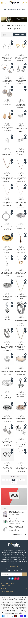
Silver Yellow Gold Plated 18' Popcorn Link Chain (20, 178)
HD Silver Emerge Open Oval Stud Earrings (21, 153)
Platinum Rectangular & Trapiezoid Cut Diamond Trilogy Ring (16, 528)
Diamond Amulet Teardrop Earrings (7, 153)
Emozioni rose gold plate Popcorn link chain (21, 204)
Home (4, 9)
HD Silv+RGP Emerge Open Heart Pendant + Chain (20, 274)
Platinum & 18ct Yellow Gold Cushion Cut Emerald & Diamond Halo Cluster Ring (17, 520)
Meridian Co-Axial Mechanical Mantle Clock (16, 512)
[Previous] (3, 480)
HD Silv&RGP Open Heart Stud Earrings (7, 81)
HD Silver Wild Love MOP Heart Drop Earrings (7, 443)
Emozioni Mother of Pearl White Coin (20, 372)
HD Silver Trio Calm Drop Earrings (21, 81)
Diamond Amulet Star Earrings (21, 129)
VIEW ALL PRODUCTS (18, 534)
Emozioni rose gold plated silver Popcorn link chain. (21, 468)
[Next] (15, 482)
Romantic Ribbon (21, 394)
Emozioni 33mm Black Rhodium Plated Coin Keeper (21, 322)
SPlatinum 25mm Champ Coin (21, 419)
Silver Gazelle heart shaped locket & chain (7, 273)
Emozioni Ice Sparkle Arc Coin (7, 372)
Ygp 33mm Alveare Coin (7, 250)
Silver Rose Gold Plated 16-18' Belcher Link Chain (7, 178)
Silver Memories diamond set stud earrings (7, 468)
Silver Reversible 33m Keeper (7, 227)
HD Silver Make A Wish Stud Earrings (7, 58)
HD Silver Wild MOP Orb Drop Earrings (7, 103)
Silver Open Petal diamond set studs (21, 443)
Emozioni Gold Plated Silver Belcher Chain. (21, 58)
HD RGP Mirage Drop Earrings (7, 127)
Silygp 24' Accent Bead (20, 296)
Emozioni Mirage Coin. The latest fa (7, 396)
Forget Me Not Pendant (21, 250)
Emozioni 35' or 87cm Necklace (21, 346)
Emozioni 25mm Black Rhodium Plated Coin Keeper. (7, 347)
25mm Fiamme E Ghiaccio (7, 297)
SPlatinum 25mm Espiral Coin (7, 419)
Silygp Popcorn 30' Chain (7, 203)
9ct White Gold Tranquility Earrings (20, 105)
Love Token (7, 319)
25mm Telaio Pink (21, 226)
